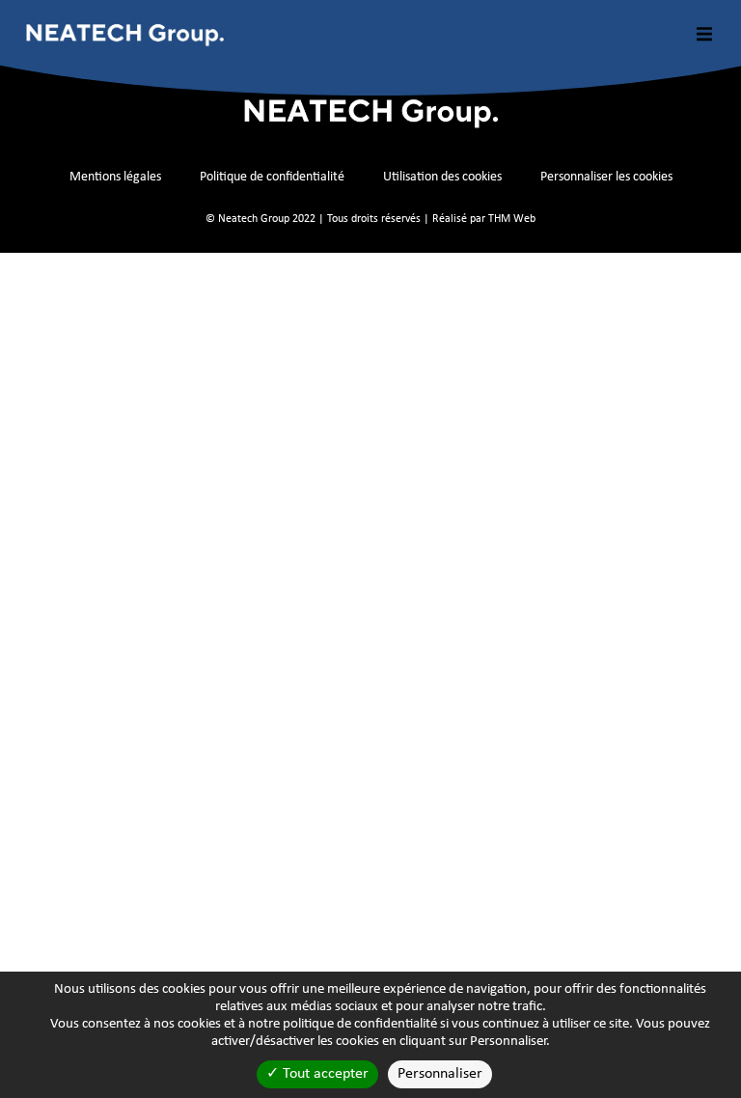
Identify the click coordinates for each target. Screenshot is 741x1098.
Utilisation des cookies (442, 177)
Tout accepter (324, 1074)
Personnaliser (440, 1074)
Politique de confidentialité (272, 177)
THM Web (511, 219)
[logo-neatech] (124, 34)
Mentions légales (115, 177)
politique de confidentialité (360, 1024)
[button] (704, 33)
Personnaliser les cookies (606, 177)
